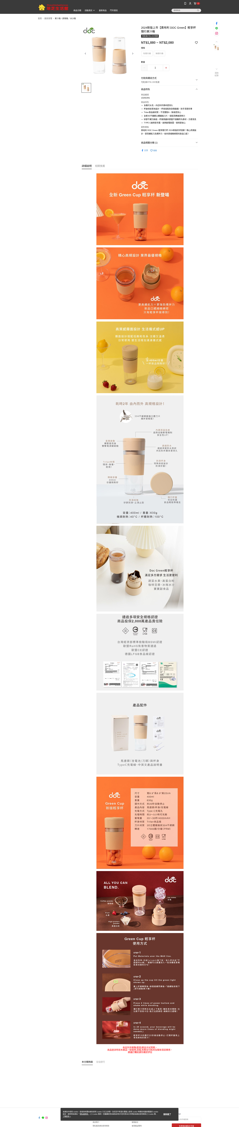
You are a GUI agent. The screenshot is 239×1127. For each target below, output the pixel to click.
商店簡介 (96, 1122)
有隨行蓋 (147, 53)
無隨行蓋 (159, 53)
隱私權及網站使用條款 (101, 1126)
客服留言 (135, 1122)
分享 (146, 150)
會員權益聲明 (137, 1126)
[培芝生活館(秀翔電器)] (53, 7)
